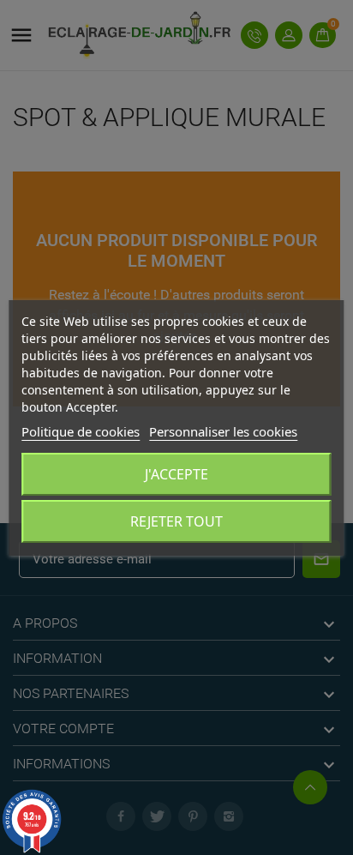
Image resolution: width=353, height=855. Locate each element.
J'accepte (176, 474)
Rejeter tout (176, 521)
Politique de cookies (80, 431)
